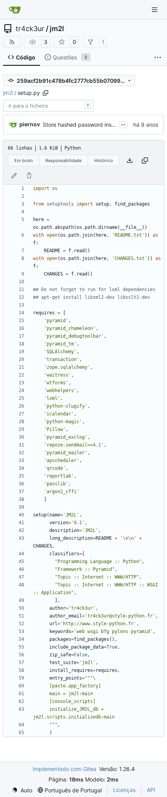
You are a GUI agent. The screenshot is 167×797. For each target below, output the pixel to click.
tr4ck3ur (30, 29)
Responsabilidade (63, 160)
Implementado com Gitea (64, 769)
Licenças (124, 790)
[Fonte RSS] (12, 42)
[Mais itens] (157, 57)
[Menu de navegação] (155, 9)
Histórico (103, 160)
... (123, 123)
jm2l (57, 29)
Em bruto (23, 160)
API (151, 790)
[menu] (22, 790)
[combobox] (48, 106)
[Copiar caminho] (45, 93)
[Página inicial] (15, 10)
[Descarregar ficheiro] (130, 160)
